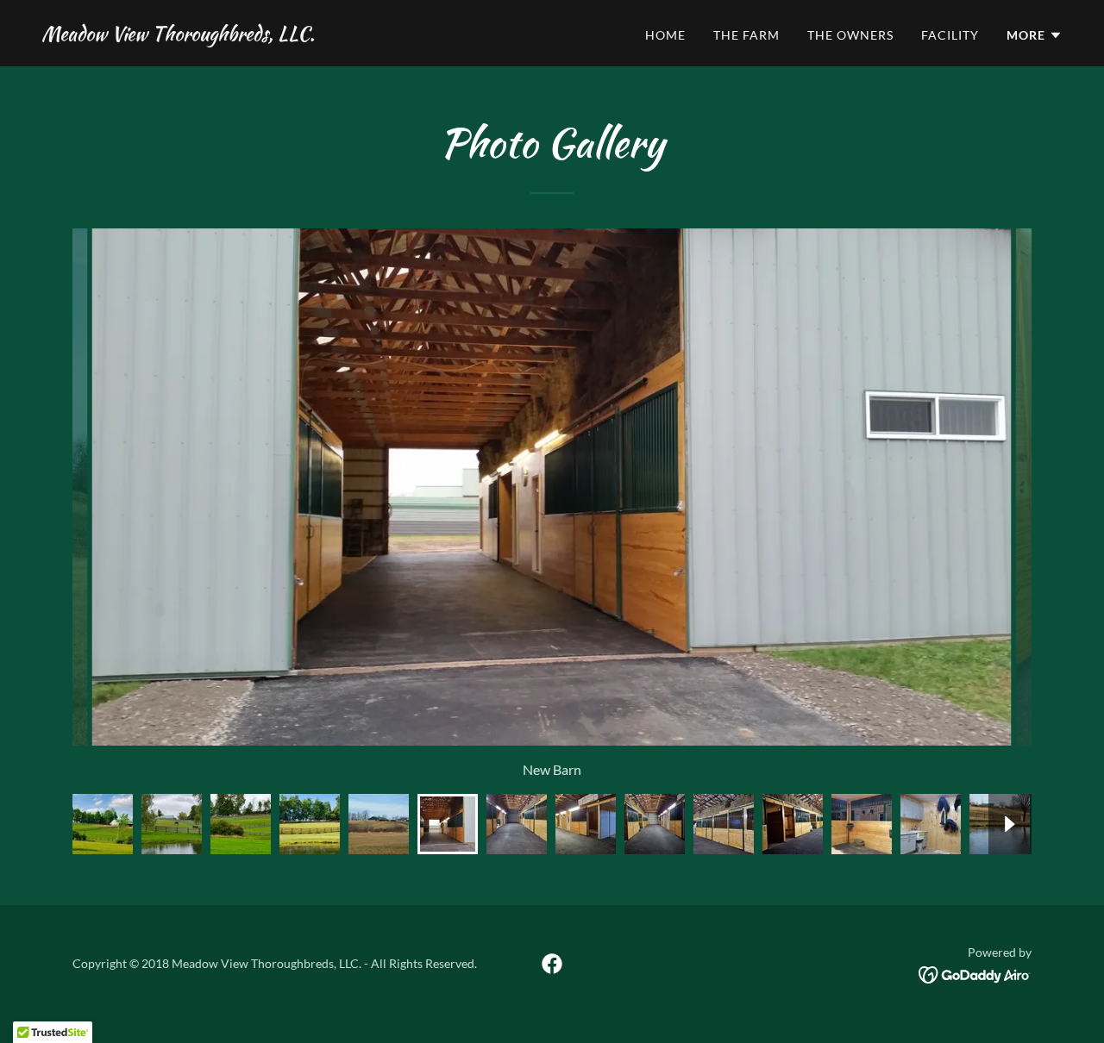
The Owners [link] (850, 35)
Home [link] (665, 35)
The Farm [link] (746, 35)
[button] (1035, 35)
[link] (178, 35)
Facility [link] (950, 35)
